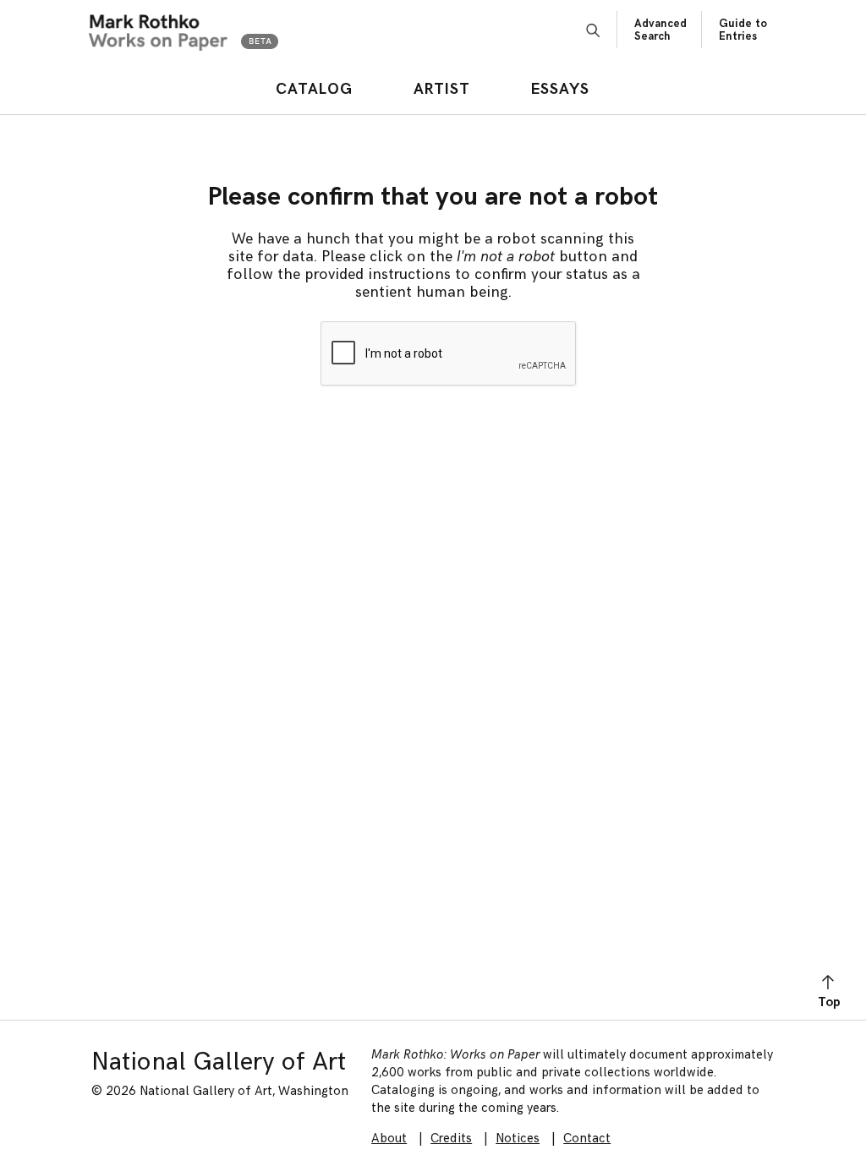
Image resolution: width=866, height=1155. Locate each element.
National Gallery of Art (218, 1062)
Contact (587, 1138)
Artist (442, 89)
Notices (518, 1138)
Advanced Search (660, 30)
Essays (560, 89)
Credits (451, 1138)
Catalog (314, 89)
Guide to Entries (743, 30)
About (389, 1138)
